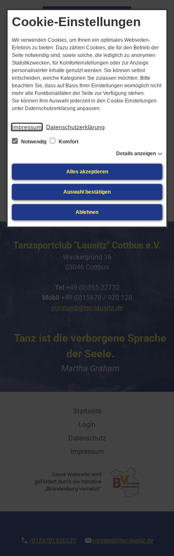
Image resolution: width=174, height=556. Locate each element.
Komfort (68, 142)
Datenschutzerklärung (75, 127)
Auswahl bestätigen (87, 192)
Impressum (27, 127)
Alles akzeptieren (87, 172)
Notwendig (34, 142)
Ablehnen (87, 212)
